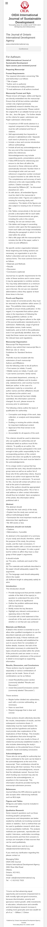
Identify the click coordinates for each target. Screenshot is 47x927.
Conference (23, 49)
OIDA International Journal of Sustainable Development (25, 18)
